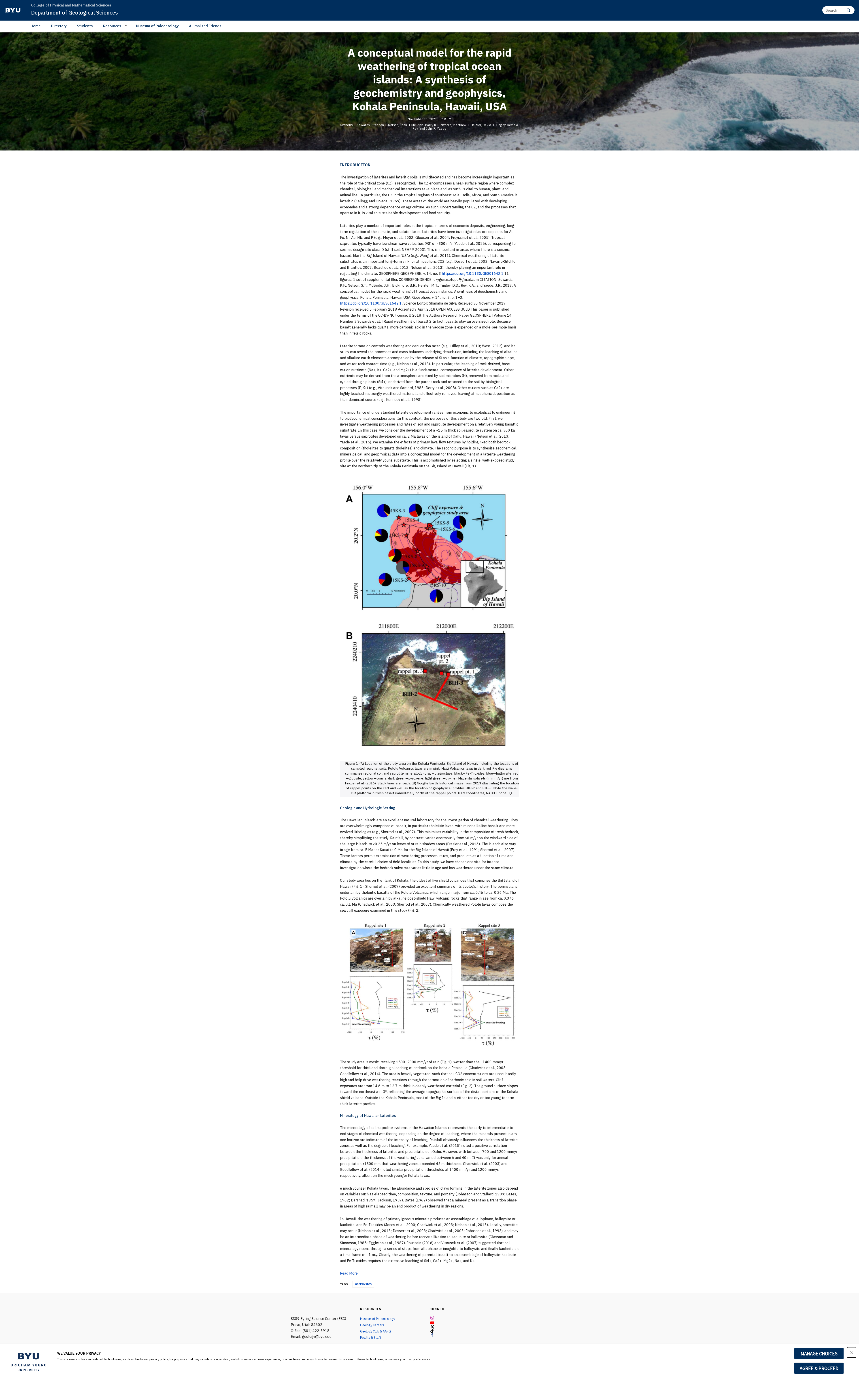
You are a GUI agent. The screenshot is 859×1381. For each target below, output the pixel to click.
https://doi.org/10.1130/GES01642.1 (473, 273)
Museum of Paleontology (157, 26)
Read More (349, 1273)
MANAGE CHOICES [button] (819, 1353)
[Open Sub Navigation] (126, 26)
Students (85, 26)
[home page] (13, 10)
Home (36, 26)
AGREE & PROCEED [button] (819, 1368)
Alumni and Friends (205, 26)
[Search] (848, 10)
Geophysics (363, 1284)
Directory (59, 26)
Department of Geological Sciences (74, 12)
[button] (851, 1352)
